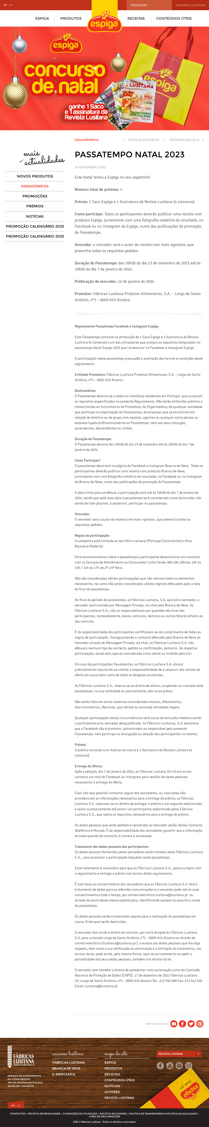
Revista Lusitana (119, 1098)
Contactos (17, 1113)
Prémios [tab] (35, 206)
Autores (112, 1092)
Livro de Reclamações (104, 1116)
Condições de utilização (80, 1113)
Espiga (42, 18)
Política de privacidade (44, 1113)
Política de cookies (113, 1113)
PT (5, 5)
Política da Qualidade (182, 1113)
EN (11, 5)
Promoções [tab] (34, 196)
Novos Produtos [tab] (35, 176)
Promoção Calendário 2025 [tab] (35, 226)
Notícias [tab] (35, 216)
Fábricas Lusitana (68, 1062)
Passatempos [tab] (35, 186)
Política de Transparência (147, 1113)
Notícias (112, 1086)
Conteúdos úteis (174, 18)
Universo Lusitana (190, 5)
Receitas (136, 18)
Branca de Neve (66, 1068)
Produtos (71, 18)
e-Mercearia (63, 1074)
